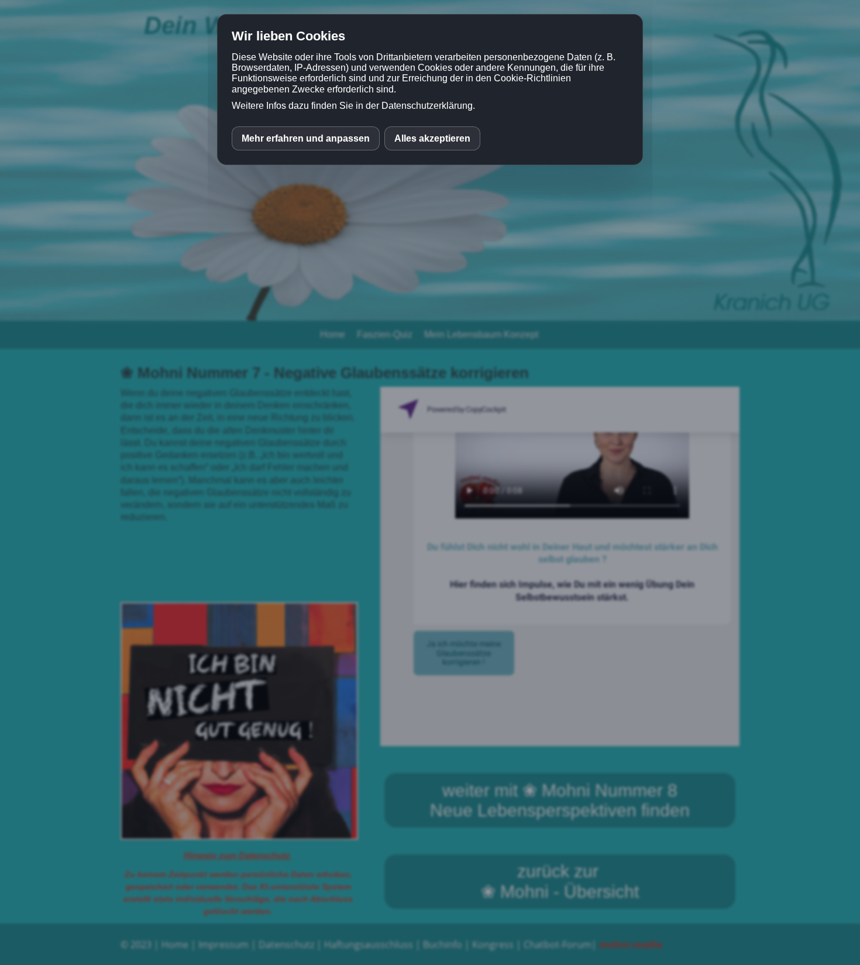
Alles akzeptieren (432, 138)
